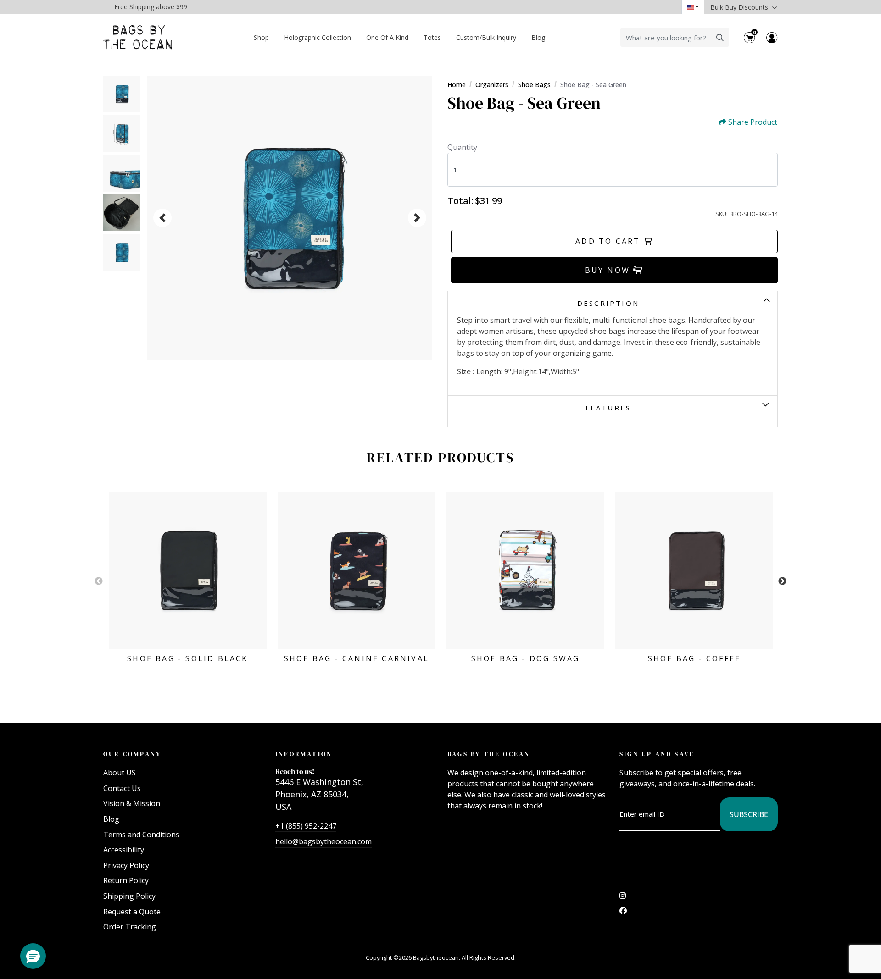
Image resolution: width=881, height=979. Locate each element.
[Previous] (162, 218)
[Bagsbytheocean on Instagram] (622, 898)
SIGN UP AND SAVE (657, 753)
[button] (33, 956)
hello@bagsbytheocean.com (323, 841)
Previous (98, 581)
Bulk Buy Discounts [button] (740, 7)
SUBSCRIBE (749, 814)
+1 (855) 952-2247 (305, 826)
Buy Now (609, 270)
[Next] (417, 218)
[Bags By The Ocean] (137, 37)
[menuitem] (261, 37)
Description (608, 303)
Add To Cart (609, 241)
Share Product (752, 122)
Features (608, 407)
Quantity (462, 147)
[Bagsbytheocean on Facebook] (623, 913)
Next (782, 581)
